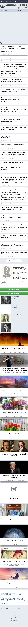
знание (2, 602)
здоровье (11, 599)
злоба (2, 600)
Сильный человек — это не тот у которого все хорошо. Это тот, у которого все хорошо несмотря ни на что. (13, 119)
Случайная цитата (14, 293)
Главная (3, 608)
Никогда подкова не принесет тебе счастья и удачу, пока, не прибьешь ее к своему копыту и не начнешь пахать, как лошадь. (13, 154)
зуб (6, 603)
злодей (6, 600)
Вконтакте (15, 620)
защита (21, 598)
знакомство (17, 600)
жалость (6, 593)
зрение (24, 602)
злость (10, 600)
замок (20, 597)
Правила (14, 612)
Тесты (15, 1)
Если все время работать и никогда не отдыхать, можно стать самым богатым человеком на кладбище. (11, 81)
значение (7, 602)
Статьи (6, 1)
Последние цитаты (14, 615)
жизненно (8, 595)
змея (13, 600)
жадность (21, 592)
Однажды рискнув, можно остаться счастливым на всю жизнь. (14, 136)
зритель (3, 603)
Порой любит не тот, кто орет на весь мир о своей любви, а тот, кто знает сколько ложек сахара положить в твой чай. (13, 109)
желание (14, 593)
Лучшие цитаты (14, 289)
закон (17, 597)
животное (20, 594)
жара (10, 593)
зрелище (15, 602)
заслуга (17, 598)
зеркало (18, 599)
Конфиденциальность (14, 613)
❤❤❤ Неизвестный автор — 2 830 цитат (14, 608)
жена (2, 594)
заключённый (12, 597)
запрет (6, 598)
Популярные (12, 10)
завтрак (6, 597)
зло (25, 599)
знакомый (23, 600)
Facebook (15, 618)
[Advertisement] (14, 27)
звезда (2, 599)
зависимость (19, 595)
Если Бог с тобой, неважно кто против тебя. (12, 58)
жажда (2, 593)
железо (18, 593)
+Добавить (4, 10)
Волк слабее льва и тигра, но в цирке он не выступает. (12, 145)
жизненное (13, 595)
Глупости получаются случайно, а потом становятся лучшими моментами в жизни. (12, 244)
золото (11, 602)
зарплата (10, 598)
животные (3, 595)
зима (22, 599)
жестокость (15, 594)
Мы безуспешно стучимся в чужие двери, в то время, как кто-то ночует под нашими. (13, 216)
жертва (10, 594)
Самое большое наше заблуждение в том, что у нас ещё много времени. (14, 128)
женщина (6, 594)
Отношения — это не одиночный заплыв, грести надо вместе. (14, 236)
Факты (11, 1)
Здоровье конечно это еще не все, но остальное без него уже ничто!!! (14, 253)
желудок (22, 593)
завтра (2, 597)
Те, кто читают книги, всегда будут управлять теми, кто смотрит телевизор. (13, 90)
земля (15, 599)
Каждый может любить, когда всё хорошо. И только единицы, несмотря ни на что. (12, 208)
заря (14, 598)
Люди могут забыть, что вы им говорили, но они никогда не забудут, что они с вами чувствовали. (14, 99)
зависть (24, 595)
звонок (6, 599)
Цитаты (2, 1)
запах (2, 598)
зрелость (20, 602)
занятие (23, 597)
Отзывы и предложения (15, 617)
